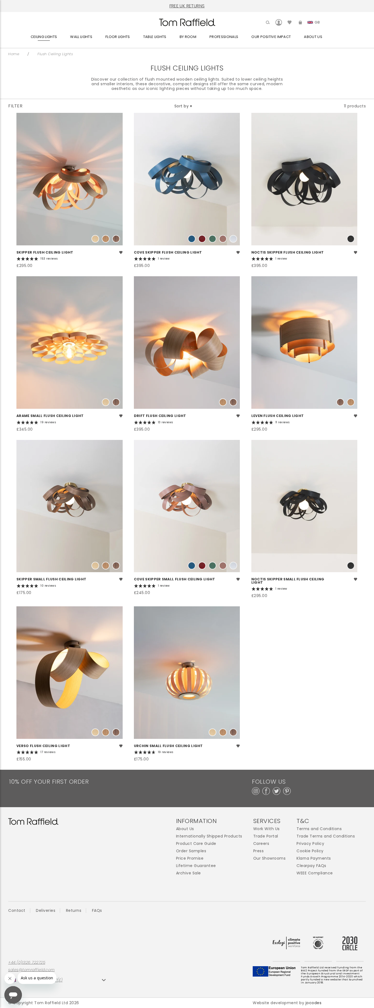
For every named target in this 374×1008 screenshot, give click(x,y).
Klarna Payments (314, 858)
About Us (313, 36)
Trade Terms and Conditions (326, 836)
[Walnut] (116, 239)
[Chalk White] (233, 239)
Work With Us (266, 829)
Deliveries (45, 910)
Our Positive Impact (271, 36)
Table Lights (154, 36)
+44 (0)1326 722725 (26, 962)
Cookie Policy (310, 851)
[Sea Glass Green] (212, 239)
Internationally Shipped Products (209, 836)
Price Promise (190, 858)
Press (258, 851)
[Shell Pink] (223, 239)
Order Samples (191, 851)
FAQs (97, 910)
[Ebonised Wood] (351, 239)
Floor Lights (117, 36)
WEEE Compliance (315, 873)
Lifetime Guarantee (196, 865)
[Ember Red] (202, 239)
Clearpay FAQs (311, 865)
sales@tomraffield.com (31, 970)
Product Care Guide (196, 843)
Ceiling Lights (44, 36)
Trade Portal (265, 836)
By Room (188, 36)
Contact (16, 910)
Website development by (287, 1003)
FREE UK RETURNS (187, 6)
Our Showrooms (269, 858)
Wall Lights (81, 36)
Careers (261, 843)
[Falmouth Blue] (191, 239)
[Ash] (95, 239)
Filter (15, 106)
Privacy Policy (310, 843)
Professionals (223, 36)
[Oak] (106, 239)
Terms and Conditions (319, 829)
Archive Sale (188, 873)
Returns (74, 910)
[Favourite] (121, 253)
